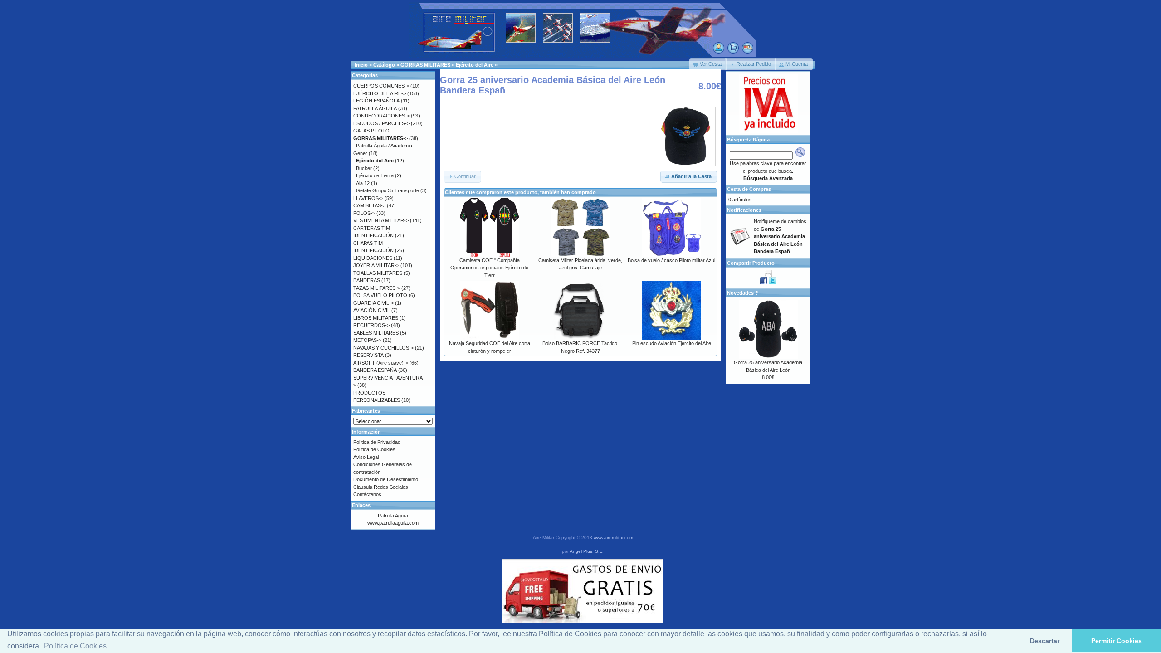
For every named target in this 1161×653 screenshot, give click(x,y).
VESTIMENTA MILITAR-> (381, 220)
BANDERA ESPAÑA (375, 370)
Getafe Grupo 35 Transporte (387, 190)
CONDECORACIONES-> (381, 115)
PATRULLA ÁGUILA (375, 108)
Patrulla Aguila (393, 515)
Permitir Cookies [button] (1116, 640)
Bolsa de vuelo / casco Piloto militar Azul (671, 260)
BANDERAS (366, 280)
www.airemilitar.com (613, 537)
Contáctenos (367, 494)
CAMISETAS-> (369, 205)
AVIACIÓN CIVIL (371, 310)
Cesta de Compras (749, 189)
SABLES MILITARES (376, 333)
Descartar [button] (1044, 640)
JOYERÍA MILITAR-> (376, 265)
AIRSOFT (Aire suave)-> (380, 362)
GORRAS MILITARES (425, 65)
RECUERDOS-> (371, 325)
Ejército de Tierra (375, 175)
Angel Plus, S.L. (587, 551)
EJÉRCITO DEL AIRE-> (379, 93)
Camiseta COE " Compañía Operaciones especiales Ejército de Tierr (489, 268)
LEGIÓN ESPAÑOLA (376, 100)
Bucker (364, 168)
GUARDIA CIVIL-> (373, 303)
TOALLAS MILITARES (377, 273)
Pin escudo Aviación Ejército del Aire (671, 343)
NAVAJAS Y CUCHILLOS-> (383, 348)
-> (380, 138)
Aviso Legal (366, 457)
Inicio (361, 65)
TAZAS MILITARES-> (376, 288)
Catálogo (384, 65)
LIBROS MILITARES (375, 318)
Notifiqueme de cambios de (780, 236)
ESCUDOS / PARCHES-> (381, 123)
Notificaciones (744, 210)
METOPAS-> (367, 340)
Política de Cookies (374, 449)
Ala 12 (363, 183)
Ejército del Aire (474, 65)
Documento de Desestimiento (385, 479)
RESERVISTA (368, 355)
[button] (708, 64)
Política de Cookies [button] (75, 646)
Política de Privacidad (376, 442)
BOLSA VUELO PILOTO (380, 295)
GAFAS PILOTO (371, 130)
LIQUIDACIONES (372, 258)
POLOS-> (364, 213)
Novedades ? (742, 293)
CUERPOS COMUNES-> (381, 85)
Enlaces (361, 505)
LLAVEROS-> (368, 198)
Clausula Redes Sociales (380, 487)
